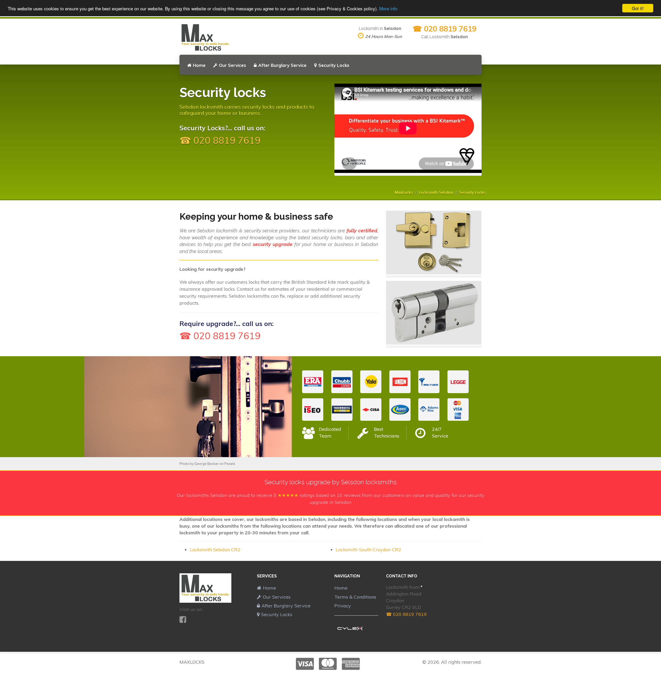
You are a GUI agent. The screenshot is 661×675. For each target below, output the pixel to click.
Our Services (232, 65)
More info (388, 8)
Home (199, 65)
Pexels (229, 464)
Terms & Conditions (355, 597)
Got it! (638, 8)
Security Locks (333, 65)
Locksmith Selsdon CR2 (215, 550)
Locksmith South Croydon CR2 (368, 550)
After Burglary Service (282, 65)
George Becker (206, 464)
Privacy (342, 606)
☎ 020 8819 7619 (444, 28)
